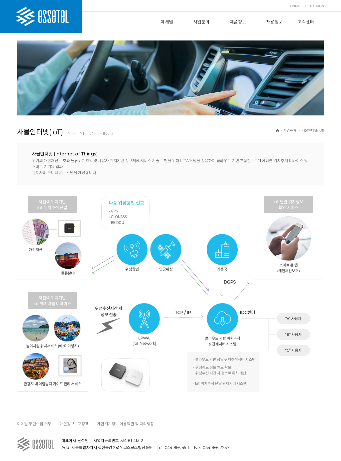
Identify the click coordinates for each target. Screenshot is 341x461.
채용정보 (274, 22)
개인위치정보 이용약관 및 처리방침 (125, 424)
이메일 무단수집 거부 (34, 424)
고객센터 (306, 22)
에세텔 (167, 22)
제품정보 (238, 22)
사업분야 (201, 22)
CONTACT (295, 6)
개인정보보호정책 (74, 424)
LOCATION (317, 6)
